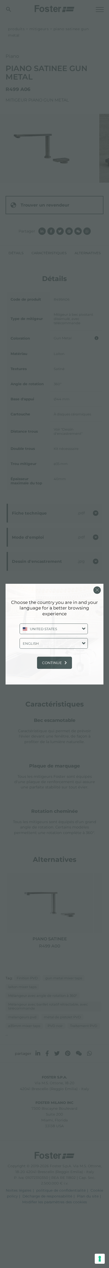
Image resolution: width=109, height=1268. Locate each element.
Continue (52, 663)
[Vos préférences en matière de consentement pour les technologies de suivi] (100, 1259)
